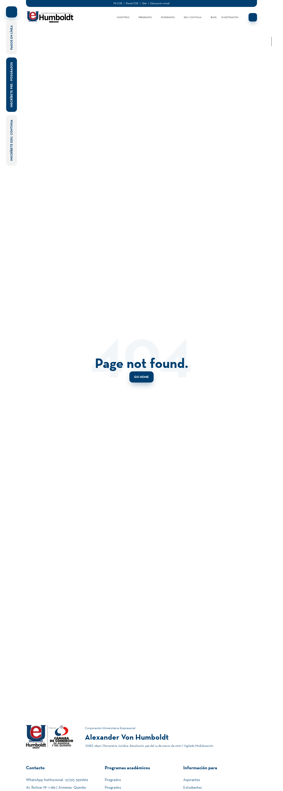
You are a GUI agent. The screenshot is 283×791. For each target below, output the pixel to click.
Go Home (141, 377)
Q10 (144, 3)
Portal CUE (132, 3)
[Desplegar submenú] (132, 17)
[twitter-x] (271, 20)
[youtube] (271, 32)
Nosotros (123, 17)
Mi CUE (118, 3)
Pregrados (145, 17)
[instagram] (271, 26)
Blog (214, 17)
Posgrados (168, 17)
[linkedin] (271, 7)
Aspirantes (191, 779)
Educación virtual (160, 3)
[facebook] (271, 13)
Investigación (230, 17)
